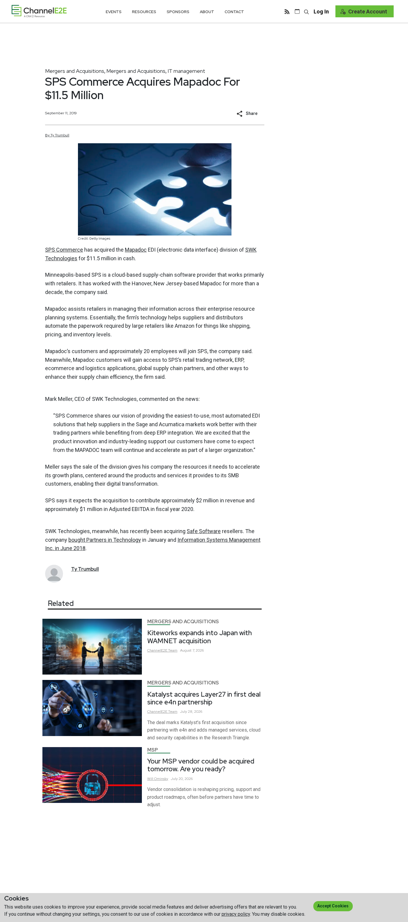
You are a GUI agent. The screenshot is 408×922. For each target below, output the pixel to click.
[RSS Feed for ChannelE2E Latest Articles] (287, 11)
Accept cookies (333, 905)
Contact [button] (234, 11)
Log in (321, 11)
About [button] (207, 11)
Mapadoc (136, 250)
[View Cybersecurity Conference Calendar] (297, 11)
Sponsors (178, 11)
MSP (152, 750)
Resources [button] (144, 11)
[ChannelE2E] (39, 11)
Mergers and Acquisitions (74, 70)
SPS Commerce (64, 250)
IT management (186, 70)
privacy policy (236, 914)
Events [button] (114, 11)
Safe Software (204, 531)
